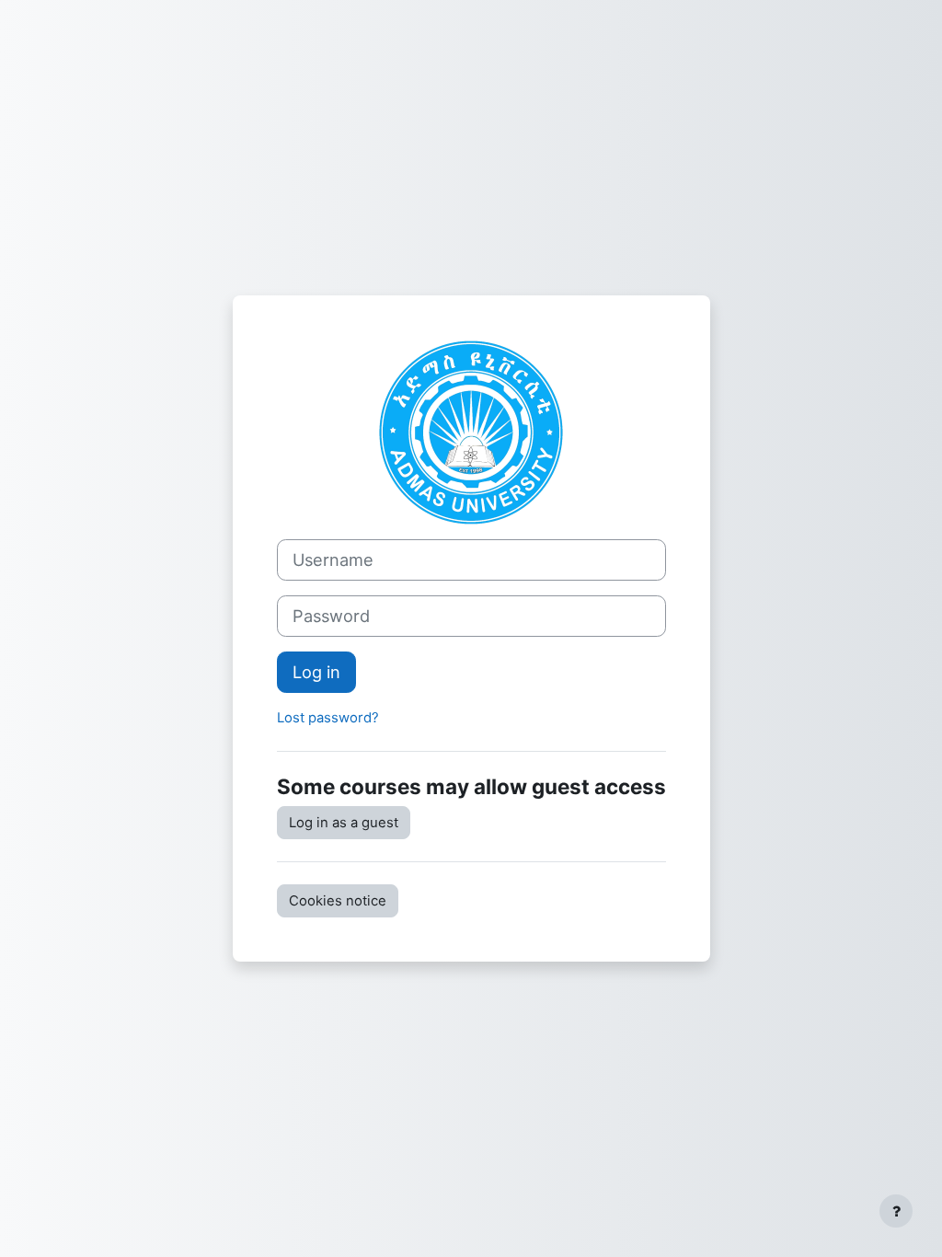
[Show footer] (896, 1211)
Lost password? (328, 717)
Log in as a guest (343, 822)
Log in (316, 672)
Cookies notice (337, 901)
